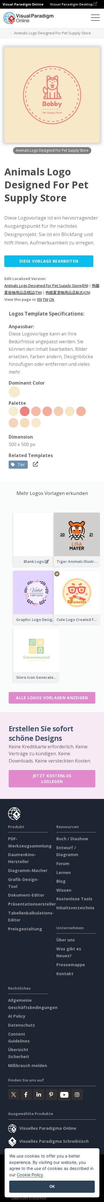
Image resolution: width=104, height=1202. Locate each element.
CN (51, 299)
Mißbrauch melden (27, 1065)
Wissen (63, 890)
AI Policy (16, 1016)
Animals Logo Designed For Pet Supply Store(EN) (46, 285)
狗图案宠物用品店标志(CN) (68, 292)
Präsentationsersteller (32, 904)
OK (52, 1186)
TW (45, 299)
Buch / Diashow (72, 838)
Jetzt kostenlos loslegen (52, 778)
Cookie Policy (30, 1174)
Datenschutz (21, 1025)
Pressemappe (70, 964)
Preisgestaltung (25, 929)
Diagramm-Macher (27, 870)
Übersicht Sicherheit (29, 1198)
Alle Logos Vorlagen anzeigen (52, 697)
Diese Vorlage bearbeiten (48, 261)
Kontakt (64, 973)
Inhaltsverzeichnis (75, 907)
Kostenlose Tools (74, 898)
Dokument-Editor (26, 895)
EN (39, 299)
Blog (61, 881)
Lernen (63, 872)
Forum (62, 863)
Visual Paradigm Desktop (72, 4)
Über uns (65, 940)
